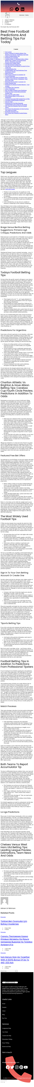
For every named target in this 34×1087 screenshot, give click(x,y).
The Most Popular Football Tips (13, 64)
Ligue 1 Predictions (10, 89)
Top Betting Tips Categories (12, 87)
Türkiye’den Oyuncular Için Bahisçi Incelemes (14, 922)
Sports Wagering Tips (10, 83)
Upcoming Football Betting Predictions (15, 100)
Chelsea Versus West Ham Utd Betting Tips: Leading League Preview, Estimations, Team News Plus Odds (16, 79)
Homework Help (6, 1046)
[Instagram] (17, 1067)
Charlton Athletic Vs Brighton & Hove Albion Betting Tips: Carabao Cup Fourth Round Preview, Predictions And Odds (16, 60)
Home (3, 1003)
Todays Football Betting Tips (12, 56)
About (3, 1011)
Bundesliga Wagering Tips (11, 111)
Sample (28, 15)
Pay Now (4, 1018)
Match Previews (9, 73)
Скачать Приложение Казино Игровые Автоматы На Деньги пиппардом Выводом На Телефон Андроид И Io (16, 940)
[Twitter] (12, 1067)
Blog (3, 1014)
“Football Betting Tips (10, 69)
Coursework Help (6, 1035)
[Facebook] (8, 1067)
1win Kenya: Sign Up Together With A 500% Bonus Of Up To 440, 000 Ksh (15, 960)
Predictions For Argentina (11, 57)
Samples (4, 1007)
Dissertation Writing (7, 1039)
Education (3, 917)
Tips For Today (9, 101)
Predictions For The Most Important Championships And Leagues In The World (16, 103)
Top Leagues (8, 52)
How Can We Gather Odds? (12, 94)
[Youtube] (26, 1067)
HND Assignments (12, 1078)
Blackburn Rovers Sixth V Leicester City (15, 81)
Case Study (5, 1032)
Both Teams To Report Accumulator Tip (15, 74)
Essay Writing (5, 1043)
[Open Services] (25, 15)
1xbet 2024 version (10, 189)
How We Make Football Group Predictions (16, 90)
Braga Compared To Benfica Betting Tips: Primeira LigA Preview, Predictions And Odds (16, 54)
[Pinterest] (21, 1067)
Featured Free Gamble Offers (12, 63)
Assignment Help (6, 1028)
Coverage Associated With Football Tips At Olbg (17, 99)
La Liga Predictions (10, 76)
